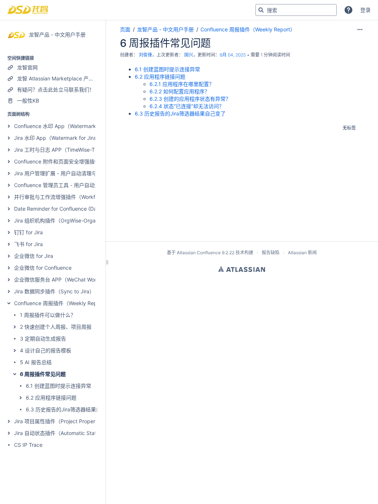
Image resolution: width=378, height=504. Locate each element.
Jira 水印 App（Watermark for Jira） (57, 138)
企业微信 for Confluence (43, 268)
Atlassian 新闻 (302, 252)
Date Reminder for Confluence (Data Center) (67, 209)
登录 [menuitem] (365, 10)
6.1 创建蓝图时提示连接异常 (58, 386)
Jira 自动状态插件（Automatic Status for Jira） (70, 433)
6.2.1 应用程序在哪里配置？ (182, 84)
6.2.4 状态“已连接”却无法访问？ (187, 106)
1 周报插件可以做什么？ (48, 315)
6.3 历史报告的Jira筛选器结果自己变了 (71, 409)
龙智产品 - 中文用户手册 (165, 29)
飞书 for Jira (28, 244)
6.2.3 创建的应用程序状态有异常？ (190, 99)
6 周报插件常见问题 (43, 374)
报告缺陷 (270, 252)
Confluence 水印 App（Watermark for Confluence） (76, 126)
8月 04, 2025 (233, 55)
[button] (348, 10)
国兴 (188, 55)
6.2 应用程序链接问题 (51, 397)
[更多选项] (360, 29)
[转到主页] (28, 10)
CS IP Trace (28, 445)
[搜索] (261, 10)
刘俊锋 (145, 55)
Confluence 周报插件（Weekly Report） (61, 303)
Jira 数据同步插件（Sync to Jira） (54, 291)
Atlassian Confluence (199, 252)
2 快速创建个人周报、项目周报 (56, 327)
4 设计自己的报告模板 (45, 350)
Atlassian (241, 269)
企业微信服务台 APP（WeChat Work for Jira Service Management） (95, 279)
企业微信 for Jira (33, 256)
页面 (125, 29)
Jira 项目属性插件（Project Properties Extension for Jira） (83, 421)
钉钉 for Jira (28, 232)
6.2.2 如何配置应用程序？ (180, 91)
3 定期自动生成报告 (43, 338)
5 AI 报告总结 (36, 362)
